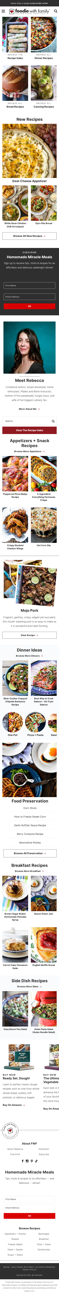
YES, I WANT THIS (29, 663)
